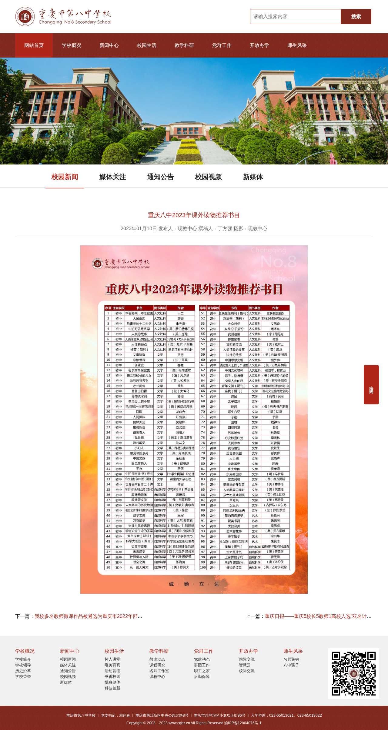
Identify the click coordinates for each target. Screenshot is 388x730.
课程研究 (157, 665)
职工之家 (202, 671)
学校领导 (23, 665)
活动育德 (112, 671)
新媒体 (253, 177)
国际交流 (247, 659)
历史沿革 (23, 671)
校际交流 (247, 671)
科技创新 (112, 688)
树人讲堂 (112, 659)
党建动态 (202, 659)
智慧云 (245, 665)
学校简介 (23, 659)
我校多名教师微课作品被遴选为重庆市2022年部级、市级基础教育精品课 (113, 616)
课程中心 (157, 676)
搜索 (356, 16)
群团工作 (202, 665)
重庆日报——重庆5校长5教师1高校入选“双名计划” (319, 616)
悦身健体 (112, 682)
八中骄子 (291, 665)
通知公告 (160, 177)
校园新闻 (65, 177)
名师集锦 (291, 659)
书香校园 (112, 676)
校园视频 (208, 177)
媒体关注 (112, 177)
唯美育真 (112, 665)
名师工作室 (159, 671)
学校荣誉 (23, 676)
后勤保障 (202, 676)
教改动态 (157, 659)
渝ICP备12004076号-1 (243, 723)
